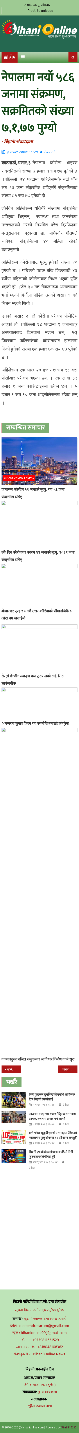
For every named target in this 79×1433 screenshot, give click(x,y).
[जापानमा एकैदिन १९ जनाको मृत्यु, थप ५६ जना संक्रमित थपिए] (39, 461)
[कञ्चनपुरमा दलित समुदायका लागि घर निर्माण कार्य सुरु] (39, 891)
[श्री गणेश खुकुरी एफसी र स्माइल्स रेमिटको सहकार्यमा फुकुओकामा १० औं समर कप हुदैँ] (14, 1137)
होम (12, 57)
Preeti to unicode (40, 10)
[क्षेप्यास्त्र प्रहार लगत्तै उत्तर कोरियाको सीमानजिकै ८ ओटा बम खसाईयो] (39, 585)
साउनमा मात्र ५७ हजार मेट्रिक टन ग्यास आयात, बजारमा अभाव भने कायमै (52, 1116)
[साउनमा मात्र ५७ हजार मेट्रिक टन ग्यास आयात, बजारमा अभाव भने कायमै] (14, 1117)
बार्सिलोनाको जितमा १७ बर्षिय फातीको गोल (13, 1069)
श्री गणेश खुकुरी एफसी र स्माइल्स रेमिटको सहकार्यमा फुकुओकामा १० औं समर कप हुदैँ (53, 1135)
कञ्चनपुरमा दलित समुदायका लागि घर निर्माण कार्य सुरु (38, 1059)
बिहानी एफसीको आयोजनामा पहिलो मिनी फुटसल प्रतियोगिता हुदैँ (51, 1154)
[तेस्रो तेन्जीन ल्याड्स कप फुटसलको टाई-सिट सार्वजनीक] (39, 648)
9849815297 (69, 1427)
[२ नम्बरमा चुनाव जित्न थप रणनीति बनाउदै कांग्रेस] (39, 703)
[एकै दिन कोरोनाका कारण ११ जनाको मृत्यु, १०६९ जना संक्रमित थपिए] (39, 524)
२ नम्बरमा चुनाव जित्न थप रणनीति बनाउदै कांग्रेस (35, 723)
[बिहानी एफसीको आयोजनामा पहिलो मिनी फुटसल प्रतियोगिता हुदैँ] (14, 1156)
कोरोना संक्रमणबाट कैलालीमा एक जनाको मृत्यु (69, 1069)
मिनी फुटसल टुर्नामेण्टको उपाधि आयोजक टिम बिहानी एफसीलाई (52, 1097)
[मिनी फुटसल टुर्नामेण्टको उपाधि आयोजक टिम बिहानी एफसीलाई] (14, 1100)
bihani (49, 152)
